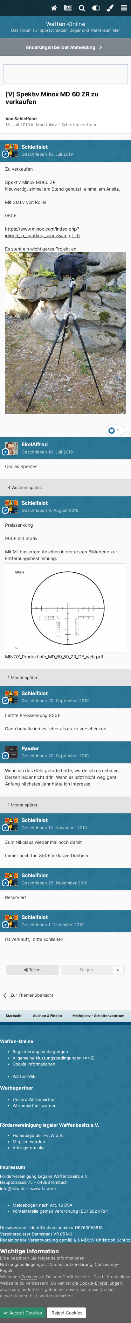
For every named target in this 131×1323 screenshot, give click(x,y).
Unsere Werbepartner (34, 1099)
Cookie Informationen (34, 1063)
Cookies (29, 1276)
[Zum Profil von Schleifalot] (11, 150)
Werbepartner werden (35, 1105)
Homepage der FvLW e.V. (38, 1135)
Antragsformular (29, 1147)
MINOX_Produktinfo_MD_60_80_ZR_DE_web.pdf (54, 656)
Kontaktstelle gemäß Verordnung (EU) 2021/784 (60, 1211)
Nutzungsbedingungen (23, 1264)
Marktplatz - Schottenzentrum (66, 124)
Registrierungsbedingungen (40, 1051)
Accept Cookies (25, 1312)
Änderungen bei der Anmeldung (60, 47)
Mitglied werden (29, 1141)
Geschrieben (47, 154)
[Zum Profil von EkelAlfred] (11, 448)
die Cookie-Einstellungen (97, 1283)
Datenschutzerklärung (70, 1264)
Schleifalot (25, 118)
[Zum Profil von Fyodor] (11, 752)
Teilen (34, 969)
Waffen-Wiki (24, 1076)
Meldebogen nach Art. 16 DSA (42, 1205)
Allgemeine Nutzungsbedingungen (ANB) (54, 1057)
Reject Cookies (66, 1312)
